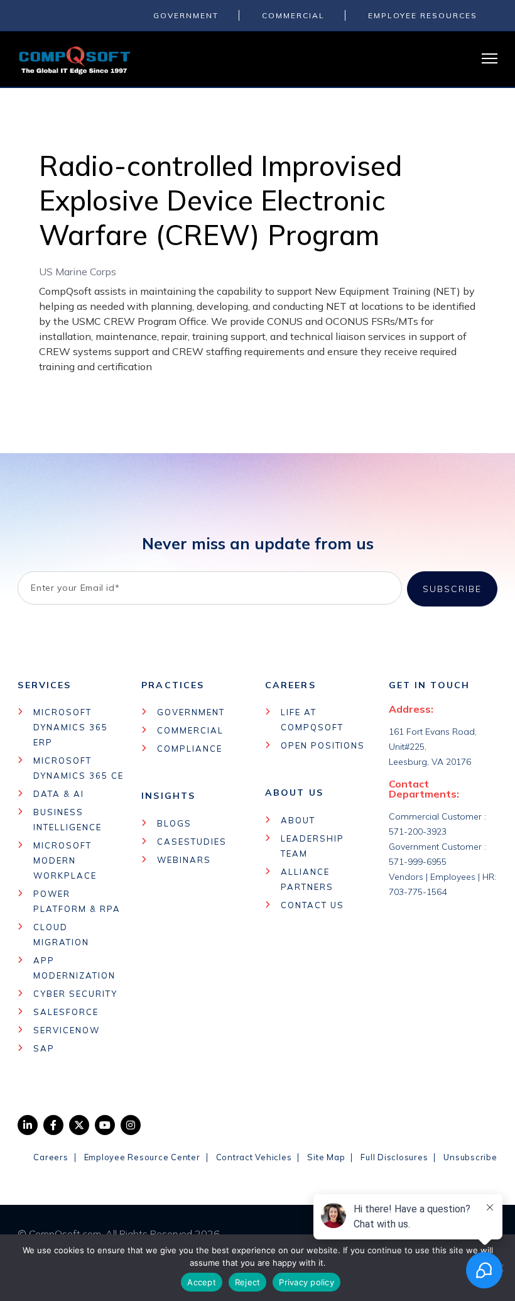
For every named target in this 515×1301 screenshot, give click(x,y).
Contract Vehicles (254, 1157)
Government (191, 712)
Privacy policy (306, 1282)
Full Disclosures (394, 1157)
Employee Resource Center (142, 1157)
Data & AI (58, 794)
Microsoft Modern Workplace (65, 860)
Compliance (189, 749)
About (298, 820)
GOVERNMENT (186, 15)
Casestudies (191, 842)
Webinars (184, 860)
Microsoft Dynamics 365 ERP (70, 727)
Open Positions (323, 745)
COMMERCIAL (293, 15)
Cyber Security (75, 994)
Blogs (174, 823)
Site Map (326, 1157)
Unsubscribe (470, 1157)
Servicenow (66, 1030)
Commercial (190, 730)
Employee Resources (422, 15)
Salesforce (66, 1012)
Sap (44, 1048)
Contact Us (312, 905)
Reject (248, 1282)
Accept (201, 1282)
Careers (50, 1157)
